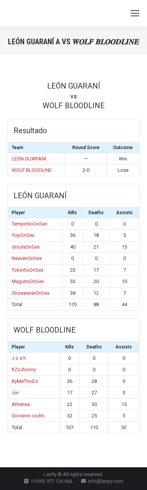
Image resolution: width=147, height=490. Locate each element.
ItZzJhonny (24, 369)
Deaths (96, 212)
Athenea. (21, 404)
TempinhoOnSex (29, 224)
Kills (72, 212)
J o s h (19, 358)
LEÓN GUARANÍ (29, 159)
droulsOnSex (26, 247)
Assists (124, 212)
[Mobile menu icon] (134, 13)
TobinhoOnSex (27, 270)
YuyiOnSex (23, 235)
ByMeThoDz (25, 381)
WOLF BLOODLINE (32, 170)
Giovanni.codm (28, 415)
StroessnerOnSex (30, 293)
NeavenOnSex (27, 258)
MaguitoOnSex (28, 281)
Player (18, 212)
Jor (15, 392)
